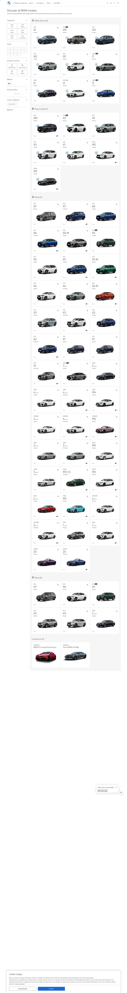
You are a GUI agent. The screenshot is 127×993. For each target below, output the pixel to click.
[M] (9, 83)
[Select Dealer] (118, 3)
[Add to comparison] (58, 28)
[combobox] (121, 792)
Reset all (9, 110)
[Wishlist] (114, 3)
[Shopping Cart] (111, 3)
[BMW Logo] (9, 3)
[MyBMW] (107, 3)
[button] (26, 20)
